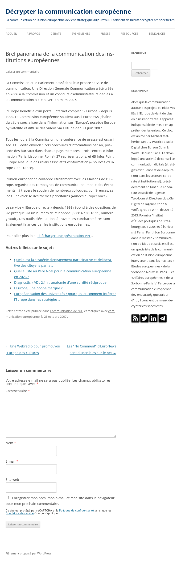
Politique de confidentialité (76, 510)
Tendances (157, 34)
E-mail (12, 461)
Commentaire (18, 391)
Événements (81, 34)
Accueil (11, 34)
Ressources (129, 34)
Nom (11, 443)
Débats (55, 34)
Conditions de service (20, 513)
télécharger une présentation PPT (63, 235)
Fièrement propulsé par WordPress (29, 553)
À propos (33, 34)
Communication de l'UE (66, 311)
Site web (12, 479)
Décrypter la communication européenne (68, 11)
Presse (105, 34)
